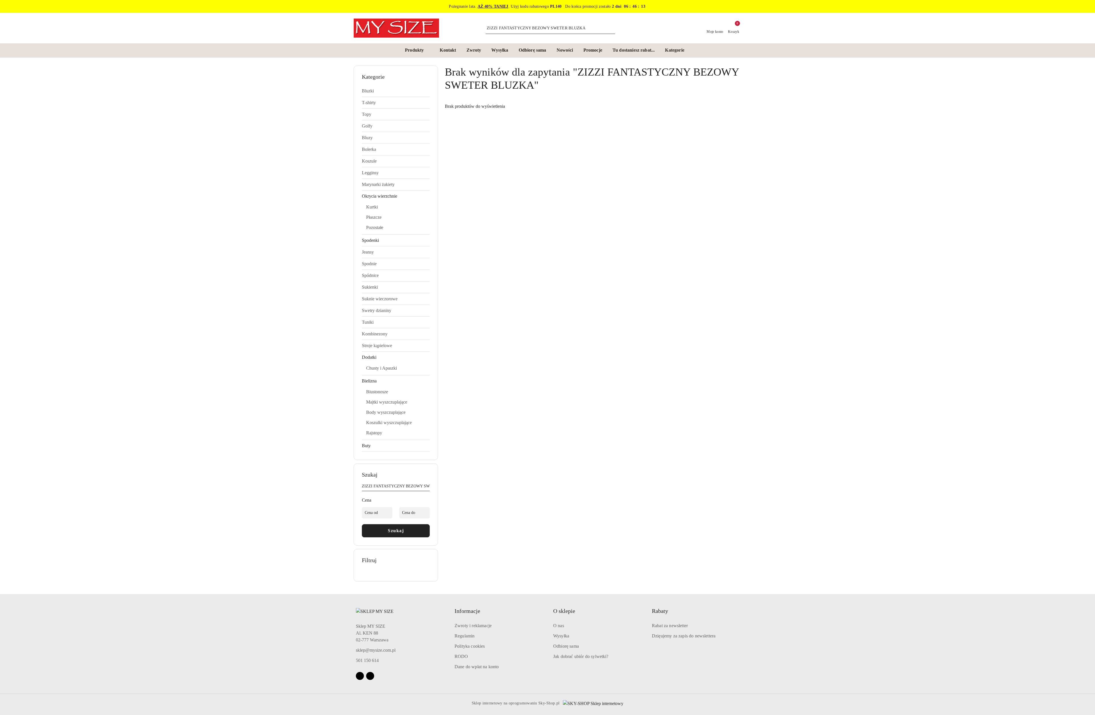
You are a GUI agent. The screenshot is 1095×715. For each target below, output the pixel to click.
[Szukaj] (427, 487)
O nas (558, 625)
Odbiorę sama (566, 646)
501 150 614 (367, 660)
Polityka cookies (470, 646)
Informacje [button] (467, 611)
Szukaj (396, 530)
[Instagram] (370, 676)
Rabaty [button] (660, 611)
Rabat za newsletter (670, 625)
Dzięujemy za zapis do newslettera (683, 635)
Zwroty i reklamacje (473, 625)
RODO (461, 656)
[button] (417, 50)
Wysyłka (561, 635)
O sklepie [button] (564, 611)
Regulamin (464, 635)
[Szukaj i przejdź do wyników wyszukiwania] (611, 28)
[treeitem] (396, 91)
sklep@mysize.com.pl (376, 650)
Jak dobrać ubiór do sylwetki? (581, 656)
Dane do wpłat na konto (477, 666)
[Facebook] (360, 676)
